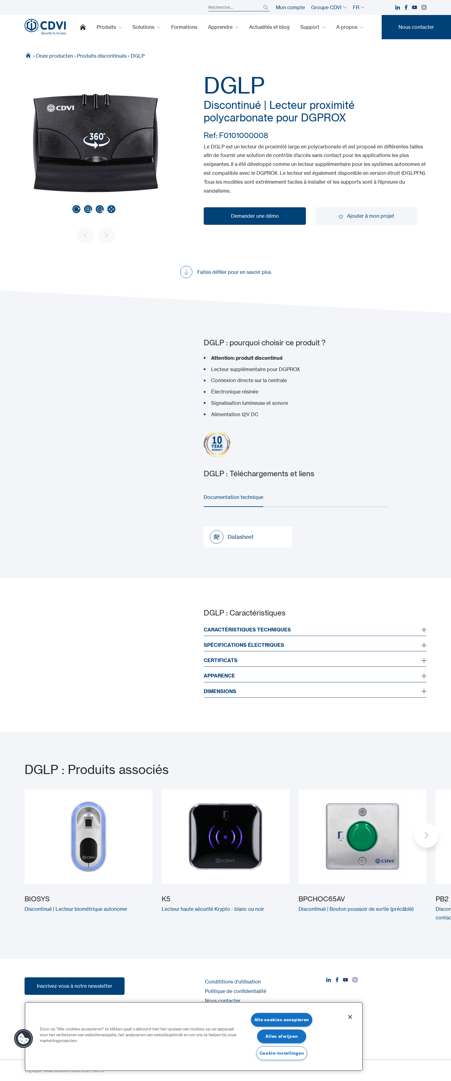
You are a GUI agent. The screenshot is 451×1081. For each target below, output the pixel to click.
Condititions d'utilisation (233, 982)
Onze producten (54, 56)
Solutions (144, 27)
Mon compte (290, 7)
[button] (426, 835)
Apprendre (221, 27)
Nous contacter (223, 1001)
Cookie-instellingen (282, 1053)
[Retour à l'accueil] (45, 27)
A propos (347, 27)
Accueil (83, 27)
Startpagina (28, 55)
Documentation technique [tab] (233, 497)
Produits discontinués (102, 56)
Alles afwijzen (281, 1036)
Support (310, 27)
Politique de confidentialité (235, 991)
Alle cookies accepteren (281, 1019)
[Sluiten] (350, 1017)
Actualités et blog (269, 27)
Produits (107, 27)
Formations (184, 27)
